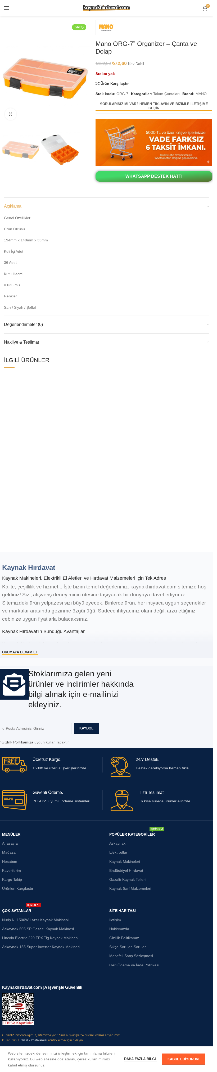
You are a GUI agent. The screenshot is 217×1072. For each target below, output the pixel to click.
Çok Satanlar (21, 909)
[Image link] (154, 142)
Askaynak (117, 843)
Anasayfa (10, 843)
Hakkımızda (119, 929)
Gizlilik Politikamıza (17, 742)
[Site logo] (106, 8)
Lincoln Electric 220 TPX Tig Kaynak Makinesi (40, 938)
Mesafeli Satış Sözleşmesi (131, 956)
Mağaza (9, 852)
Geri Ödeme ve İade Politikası (134, 965)
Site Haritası (122, 911)
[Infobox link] (52, 765)
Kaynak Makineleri (124, 861)
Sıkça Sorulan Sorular (127, 947)
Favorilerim (11, 870)
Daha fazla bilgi (140, 1059)
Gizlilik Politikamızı (34, 1040)
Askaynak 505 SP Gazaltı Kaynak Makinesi (38, 929)
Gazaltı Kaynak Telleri (127, 879)
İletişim (115, 920)
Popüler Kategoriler (136, 833)
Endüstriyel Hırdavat (126, 870)
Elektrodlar (118, 852)
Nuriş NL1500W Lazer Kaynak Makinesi (35, 920)
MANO (201, 94)
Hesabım (9, 861)
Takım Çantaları (166, 94)
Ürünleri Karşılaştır (17, 888)
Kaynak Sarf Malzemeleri (130, 888)
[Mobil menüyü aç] (6, 8)
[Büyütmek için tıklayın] (11, 114)
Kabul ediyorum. (184, 1059)
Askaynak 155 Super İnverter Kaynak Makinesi (41, 947)
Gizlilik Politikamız (124, 938)
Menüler (11, 834)
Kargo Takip (12, 879)
